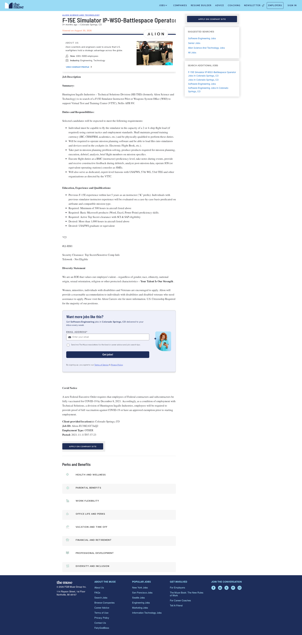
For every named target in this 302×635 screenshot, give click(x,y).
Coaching (234, 5)
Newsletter (252, 5)
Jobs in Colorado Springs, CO (203, 79)
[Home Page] (14, 6)
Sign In (292, 5)
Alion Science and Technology (81, 15)
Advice (219, 5)
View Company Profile (77, 67)
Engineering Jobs (141, 602)
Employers (275, 5)
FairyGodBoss (101, 627)
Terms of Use (101, 612)
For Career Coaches (180, 600)
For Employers (177, 587)
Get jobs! (107, 354)
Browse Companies (104, 602)
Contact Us (100, 622)
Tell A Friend (176, 605)
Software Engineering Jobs (202, 83)
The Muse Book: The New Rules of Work (186, 594)
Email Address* (76, 332)
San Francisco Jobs (142, 592)
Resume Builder (201, 5)
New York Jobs (140, 587)
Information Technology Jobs (147, 612)
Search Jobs (100, 597)
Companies (180, 5)
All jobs (192, 52)
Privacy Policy (117, 365)
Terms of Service (101, 365)
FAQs (97, 592)
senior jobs (194, 43)
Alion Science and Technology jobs (206, 47)
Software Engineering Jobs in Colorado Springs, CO (208, 90)
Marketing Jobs (140, 607)
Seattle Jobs (138, 597)
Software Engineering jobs (202, 38)
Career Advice (101, 607)
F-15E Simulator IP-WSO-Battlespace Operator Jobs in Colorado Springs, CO (212, 74)
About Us (99, 587)
